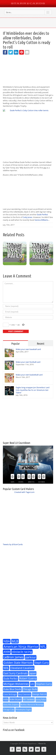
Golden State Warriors (18, 663)
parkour (30, 657)
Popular (15, 343)
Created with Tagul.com (24, 492)
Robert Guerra (27, 678)
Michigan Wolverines (16, 684)
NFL (43, 646)
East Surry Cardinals (15, 673)
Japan (32, 673)
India (5, 699)
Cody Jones (27, 217)
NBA (6, 641)
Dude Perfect (42, 214)
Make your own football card (28, 362)
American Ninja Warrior (20, 646)
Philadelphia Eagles (23, 709)
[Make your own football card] (9, 365)
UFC (32, 684)
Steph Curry (42, 662)
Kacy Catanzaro (24, 694)
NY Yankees (28, 699)
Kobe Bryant (16, 699)
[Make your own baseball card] (9, 352)
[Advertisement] (28, 420)
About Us (42, 743)
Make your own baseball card (28, 349)
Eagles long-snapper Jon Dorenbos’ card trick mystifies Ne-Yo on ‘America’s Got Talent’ (32, 390)
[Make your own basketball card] (9, 378)
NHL (6, 668)
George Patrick (39, 694)
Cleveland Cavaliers (22, 668)
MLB (15, 641)
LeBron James (13, 657)
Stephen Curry (44, 684)
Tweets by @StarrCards (13, 544)
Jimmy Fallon (41, 699)
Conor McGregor (10, 694)
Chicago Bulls (30, 689)
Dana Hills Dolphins (11, 704)
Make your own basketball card (29, 374)
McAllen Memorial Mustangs (32, 704)
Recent (40, 343)
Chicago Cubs (8, 709)
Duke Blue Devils (12, 689)
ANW (6, 652)
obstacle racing (22, 652)
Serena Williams (41, 220)
